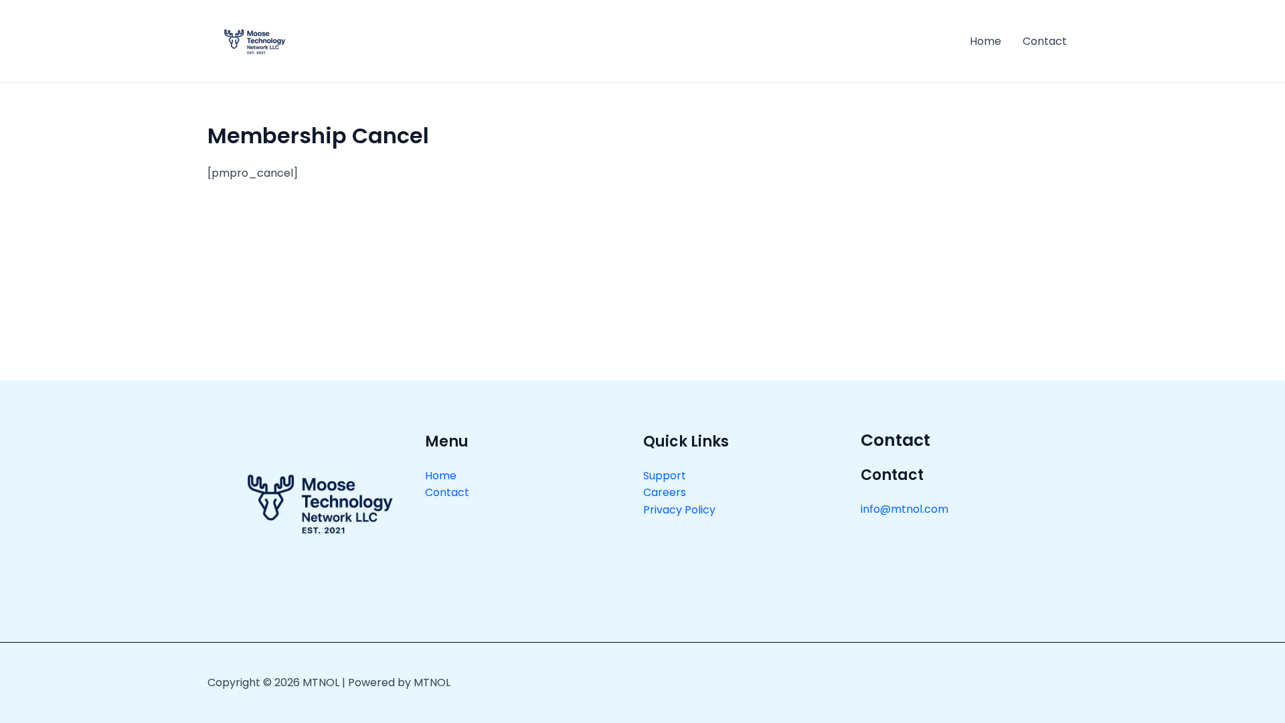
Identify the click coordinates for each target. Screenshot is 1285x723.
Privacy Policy (679, 509)
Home (985, 41)
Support (664, 475)
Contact (1045, 41)
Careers (664, 492)
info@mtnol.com (904, 509)
